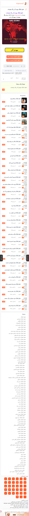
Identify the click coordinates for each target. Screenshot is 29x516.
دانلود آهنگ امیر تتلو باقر (19, 506)
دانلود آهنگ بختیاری (21, 329)
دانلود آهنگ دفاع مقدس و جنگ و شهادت (17, 377)
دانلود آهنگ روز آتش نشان (20, 388)
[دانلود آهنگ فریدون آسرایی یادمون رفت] (24, 179)
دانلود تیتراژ (23, 454)
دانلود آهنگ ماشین (22, 437)
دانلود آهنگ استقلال (20, 450)
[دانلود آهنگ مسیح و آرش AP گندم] (24, 257)
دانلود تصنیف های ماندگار (19, 425)
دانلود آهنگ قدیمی (22, 424)
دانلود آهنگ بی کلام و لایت (20, 339)
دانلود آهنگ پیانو (22, 347)
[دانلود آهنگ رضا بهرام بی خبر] (24, 279)
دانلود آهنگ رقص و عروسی (20, 385)
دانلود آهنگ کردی (22, 427)
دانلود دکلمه (23, 456)
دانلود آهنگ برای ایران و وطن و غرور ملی (17, 333)
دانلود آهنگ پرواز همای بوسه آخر (17, 507)
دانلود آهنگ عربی (22, 412)
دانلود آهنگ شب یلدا (21, 406)
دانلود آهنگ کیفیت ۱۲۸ (14, 57)
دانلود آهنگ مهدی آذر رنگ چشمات (19, 87)
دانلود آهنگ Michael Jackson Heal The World (14, 503)
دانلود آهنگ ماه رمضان (20, 443)
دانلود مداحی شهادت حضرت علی (16, 471)
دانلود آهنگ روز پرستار (21, 392)
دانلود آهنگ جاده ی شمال (20, 356)
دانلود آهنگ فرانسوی (20, 373)
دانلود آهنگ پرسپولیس (20, 452)
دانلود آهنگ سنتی (22, 402)
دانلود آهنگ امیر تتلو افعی (16, 502)
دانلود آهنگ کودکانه (21, 429)
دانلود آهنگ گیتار (22, 433)
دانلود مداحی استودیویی (20, 466)
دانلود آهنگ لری (22, 435)
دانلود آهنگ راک (21, 371)
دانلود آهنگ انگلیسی (20, 367)
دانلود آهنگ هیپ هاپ (21, 447)
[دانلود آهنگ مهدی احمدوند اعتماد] (24, 243)
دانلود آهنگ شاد (22, 404)
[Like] (2, 79)
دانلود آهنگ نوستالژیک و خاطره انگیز (18, 445)
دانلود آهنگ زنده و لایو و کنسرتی (19, 398)
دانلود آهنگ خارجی (22, 362)
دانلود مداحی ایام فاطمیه (19, 468)
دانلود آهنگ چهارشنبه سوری (20, 358)
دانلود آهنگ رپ (22, 383)
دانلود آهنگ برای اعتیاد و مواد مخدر (18, 331)
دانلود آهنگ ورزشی (21, 449)
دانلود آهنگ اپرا (21, 363)
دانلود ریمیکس (23, 458)
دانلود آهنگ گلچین (22, 431)
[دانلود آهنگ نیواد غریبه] (24, 207)
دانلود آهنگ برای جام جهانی (20, 335)
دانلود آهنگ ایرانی (22, 327)
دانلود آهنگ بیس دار (21, 341)
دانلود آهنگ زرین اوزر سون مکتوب (17, 504)
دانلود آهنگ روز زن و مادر (20, 396)
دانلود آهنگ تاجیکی (21, 349)
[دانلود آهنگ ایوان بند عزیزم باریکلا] (24, 229)
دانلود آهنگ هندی (21, 375)
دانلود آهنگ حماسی (21, 360)
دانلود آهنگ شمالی (22, 408)
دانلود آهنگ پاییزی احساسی (20, 345)
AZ (17, 497)
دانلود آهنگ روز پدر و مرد (20, 390)
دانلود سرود (23, 460)
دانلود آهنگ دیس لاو (21, 381)
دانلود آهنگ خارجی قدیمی (19, 369)
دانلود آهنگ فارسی (22, 422)
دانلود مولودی (23, 462)
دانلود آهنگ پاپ (22, 343)
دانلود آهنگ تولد (21, 415)
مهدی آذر (14, 50)
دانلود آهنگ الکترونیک (21, 323)
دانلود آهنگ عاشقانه (21, 410)
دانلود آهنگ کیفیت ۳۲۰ (14, 60)
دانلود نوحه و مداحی (21, 465)
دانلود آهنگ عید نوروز (20, 417)
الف (25, 479)
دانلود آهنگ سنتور (22, 400)
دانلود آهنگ (24, 78)
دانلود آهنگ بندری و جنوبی (20, 337)
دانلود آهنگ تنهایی (22, 354)
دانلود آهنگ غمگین (22, 420)
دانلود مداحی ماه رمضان (20, 470)
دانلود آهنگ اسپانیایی (20, 365)
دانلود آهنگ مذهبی (21, 441)
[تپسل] (1, 511)
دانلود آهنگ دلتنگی (22, 379)
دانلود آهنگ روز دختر (21, 394)
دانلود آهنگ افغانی (22, 321)
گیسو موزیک (17, 15)
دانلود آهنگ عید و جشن (21, 414)
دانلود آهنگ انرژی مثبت (21, 325)
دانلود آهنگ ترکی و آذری (20, 351)
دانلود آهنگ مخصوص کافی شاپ (19, 439)
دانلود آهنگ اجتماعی (21, 319)
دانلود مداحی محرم (21, 473)
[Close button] (28, 511)
